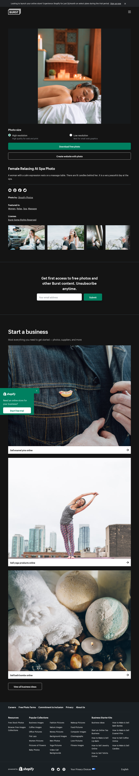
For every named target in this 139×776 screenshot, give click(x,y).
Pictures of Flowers (37, 745)
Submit (93, 297)
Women (11, 208)
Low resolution (81, 135)
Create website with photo (69, 156)
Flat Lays (33, 736)
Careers (12, 707)
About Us (80, 707)
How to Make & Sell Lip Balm (100, 739)
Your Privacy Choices (81, 769)
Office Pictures (35, 731)
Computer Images (78, 731)
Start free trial (17, 410)
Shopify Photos (25, 197)
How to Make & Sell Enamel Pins (120, 732)
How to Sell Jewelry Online (100, 747)
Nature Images (56, 727)
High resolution (19, 135)
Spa (25, 208)
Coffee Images (35, 727)
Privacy (69, 707)
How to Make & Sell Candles (120, 747)
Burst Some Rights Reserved (22, 219)
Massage (32, 208)
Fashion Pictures (57, 722)
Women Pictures (36, 740)
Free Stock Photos (16, 722)
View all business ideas (25, 686)
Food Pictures (77, 727)
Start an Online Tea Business (100, 732)
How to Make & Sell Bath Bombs (120, 724)
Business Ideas (98, 722)
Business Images (36, 722)
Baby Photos (34, 749)
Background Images (58, 736)
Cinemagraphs (77, 736)
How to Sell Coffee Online (120, 739)
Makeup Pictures (78, 722)
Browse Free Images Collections (17, 729)
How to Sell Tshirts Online (100, 754)
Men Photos (55, 740)
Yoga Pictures (56, 745)
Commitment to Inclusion (50, 707)
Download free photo (69, 146)
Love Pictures (77, 740)
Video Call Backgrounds (55, 751)
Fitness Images (77, 745)
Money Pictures (56, 731)
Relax (19, 208)
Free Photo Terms (27, 707)
